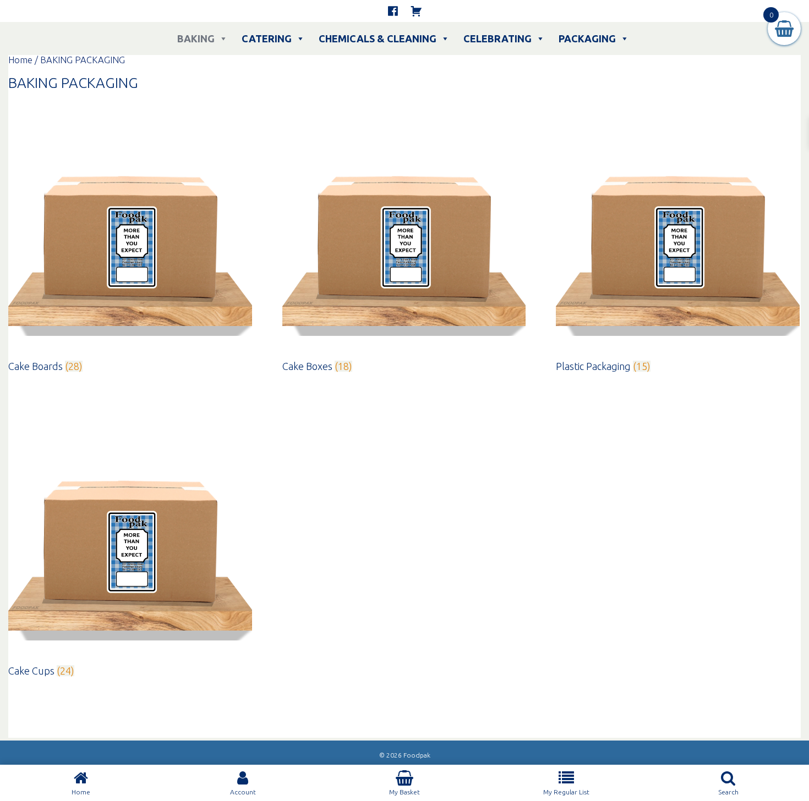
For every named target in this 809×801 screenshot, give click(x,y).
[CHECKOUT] (416, 11)
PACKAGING (587, 38)
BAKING (196, 38)
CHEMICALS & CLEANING (377, 38)
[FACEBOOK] (392, 11)
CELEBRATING (497, 38)
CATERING (267, 38)
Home (20, 60)
